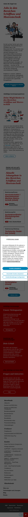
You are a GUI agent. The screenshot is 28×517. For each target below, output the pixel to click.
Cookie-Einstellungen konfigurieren (15, 277)
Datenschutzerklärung (13, 261)
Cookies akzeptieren (15, 268)
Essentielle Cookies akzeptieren (15, 273)
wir (24, 250)
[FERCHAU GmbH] (14, 239)
